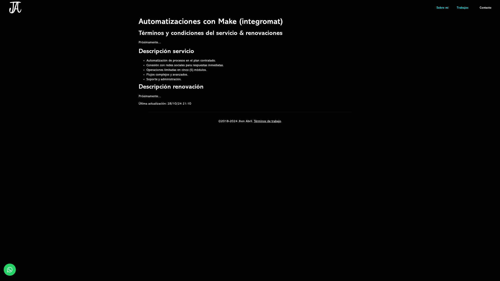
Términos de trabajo (267, 121)
